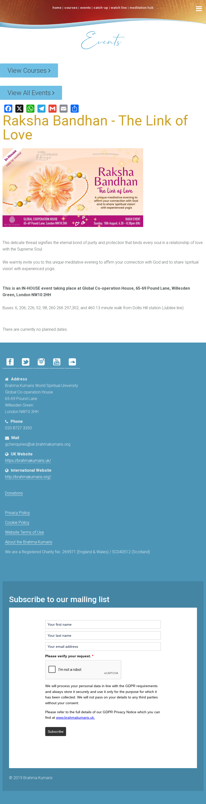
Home (57, 8)
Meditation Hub (141, 8)
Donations (14, 493)
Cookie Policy (17, 522)
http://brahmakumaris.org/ (28, 476)
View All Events (30, 93)
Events (85, 8)
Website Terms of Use (24, 532)
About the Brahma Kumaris (28, 542)
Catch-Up (100, 8)
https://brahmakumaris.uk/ (28, 460)
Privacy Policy (17, 512)
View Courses (28, 70)
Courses (70, 8)
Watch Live (119, 8)
